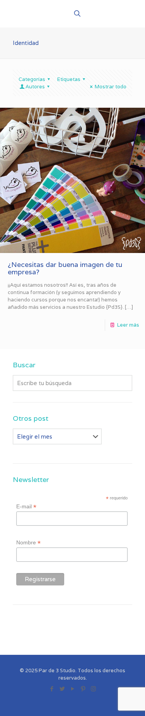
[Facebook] (52, 688)
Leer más (128, 325)
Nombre (28, 542)
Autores (35, 86)
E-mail (26, 506)
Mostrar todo (110, 86)
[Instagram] (93, 688)
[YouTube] (72, 688)
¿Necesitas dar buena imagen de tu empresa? (65, 268)
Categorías (32, 79)
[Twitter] (62, 688)
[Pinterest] (83, 688)
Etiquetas (68, 79)
